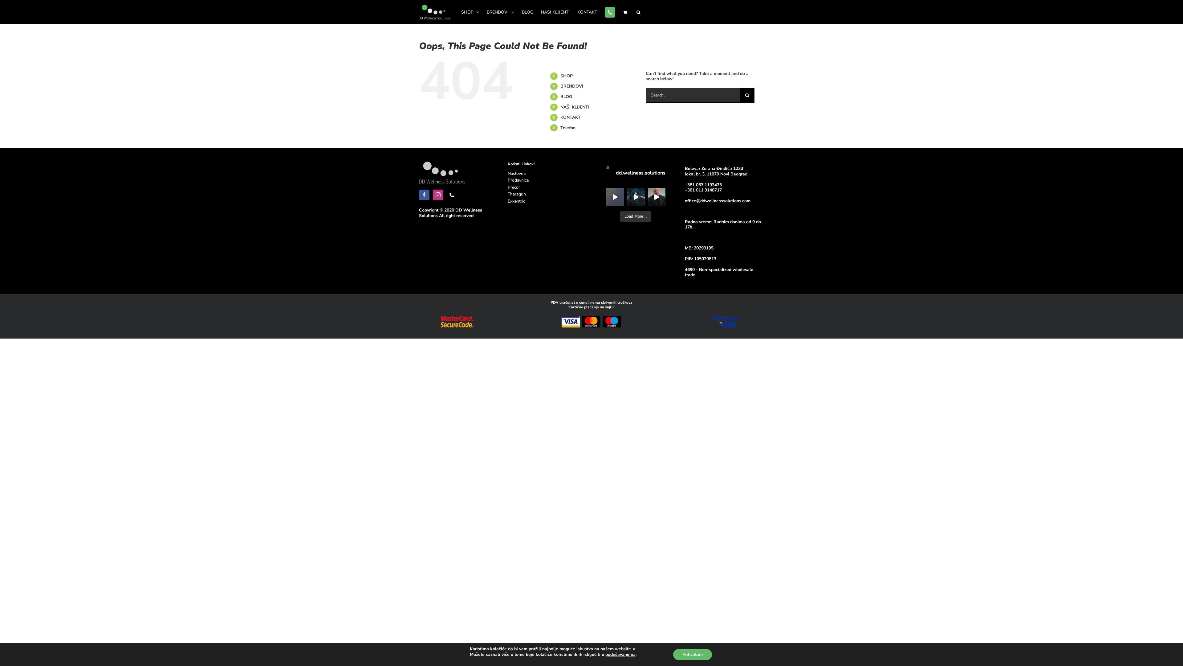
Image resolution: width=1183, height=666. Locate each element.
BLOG (566, 97)
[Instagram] (438, 195)
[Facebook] (424, 195)
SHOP (566, 76)
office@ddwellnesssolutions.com (717, 201)
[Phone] (452, 195)
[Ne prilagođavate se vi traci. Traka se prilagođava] (636, 197)
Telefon (567, 128)
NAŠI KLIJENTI (574, 107)
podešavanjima (620, 654)
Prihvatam (692, 654)
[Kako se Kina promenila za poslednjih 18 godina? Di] (657, 197)
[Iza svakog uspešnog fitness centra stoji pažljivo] (615, 197)
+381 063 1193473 (703, 185)
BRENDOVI (571, 86)
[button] (638, 12)
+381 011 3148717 (703, 190)
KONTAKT (570, 117)
